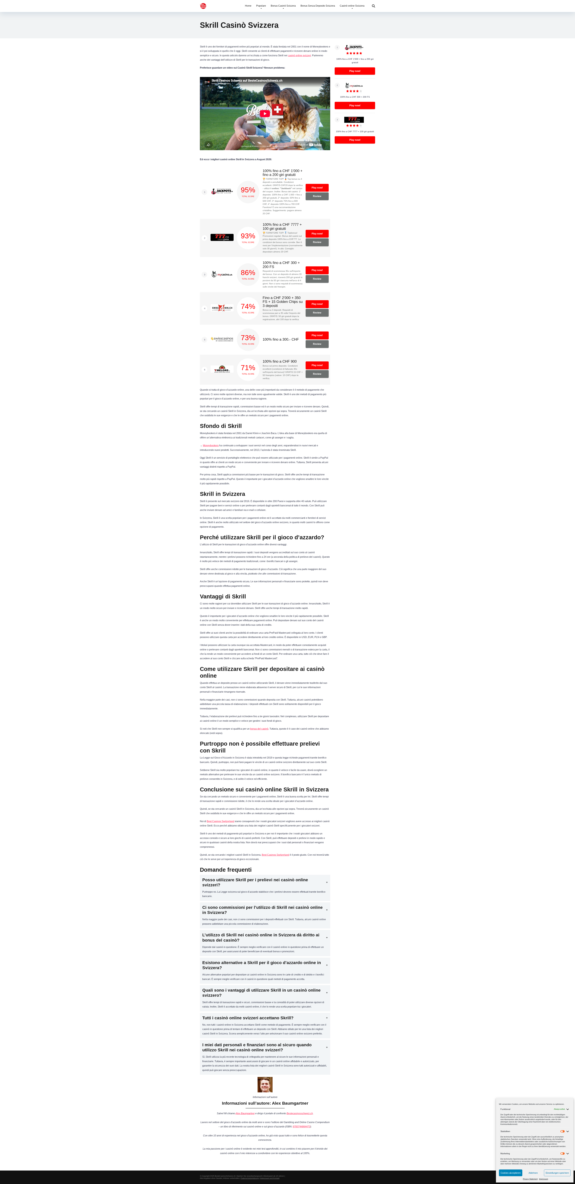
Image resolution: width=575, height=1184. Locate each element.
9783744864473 (301, 1126)
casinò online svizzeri (299, 55)
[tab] (265, 888)
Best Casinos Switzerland (220, 821)
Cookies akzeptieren (511, 1173)
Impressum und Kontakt (269, 1178)
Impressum (543, 1179)
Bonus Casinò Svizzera (283, 5)
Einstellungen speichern (557, 1173)
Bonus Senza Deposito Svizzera (318, 5)
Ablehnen (533, 1173)
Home (248, 5)
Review (317, 196)
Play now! (317, 187)
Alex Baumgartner (245, 1113)
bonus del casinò (259, 728)
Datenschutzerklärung (250, 1178)
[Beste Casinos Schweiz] (203, 5)
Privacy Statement (530, 1179)
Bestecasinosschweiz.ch (300, 1113)
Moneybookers (211, 445)
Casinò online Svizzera (352, 5)
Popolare (261, 5)
